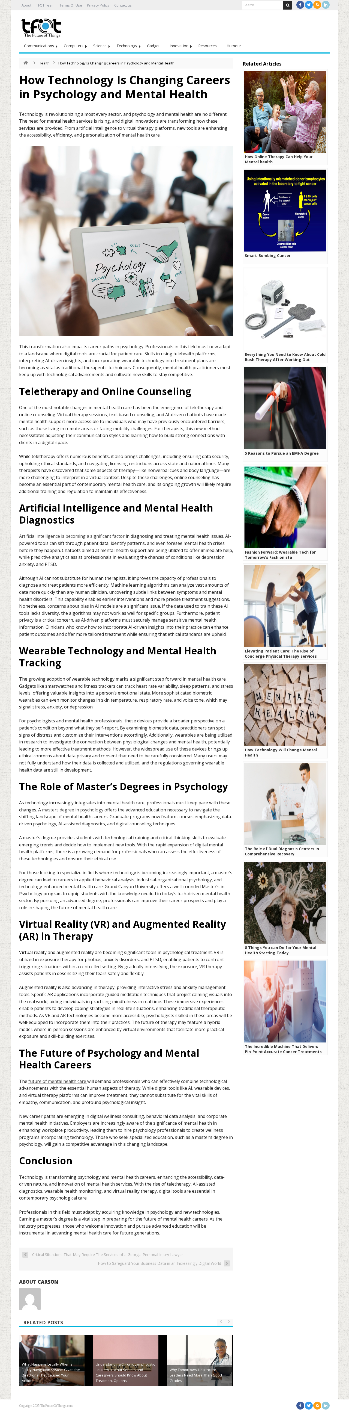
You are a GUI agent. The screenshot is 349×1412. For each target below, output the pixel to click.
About (26, 5)
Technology (126, 45)
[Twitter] (309, 5)
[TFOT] (42, 26)
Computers (73, 45)
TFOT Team (45, 5)
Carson (48, 1281)
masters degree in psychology (72, 810)
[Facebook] (300, 5)
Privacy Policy (98, 5)
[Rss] (317, 5)
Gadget (153, 45)
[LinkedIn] (325, 5)
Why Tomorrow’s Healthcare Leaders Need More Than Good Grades (196, 1375)
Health (44, 63)
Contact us (123, 5)
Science (100, 45)
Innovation (179, 45)
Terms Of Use (70, 5)
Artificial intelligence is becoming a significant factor (72, 536)
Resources (207, 45)
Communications (39, 45)
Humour (234, 45)
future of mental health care (57, 1081)
